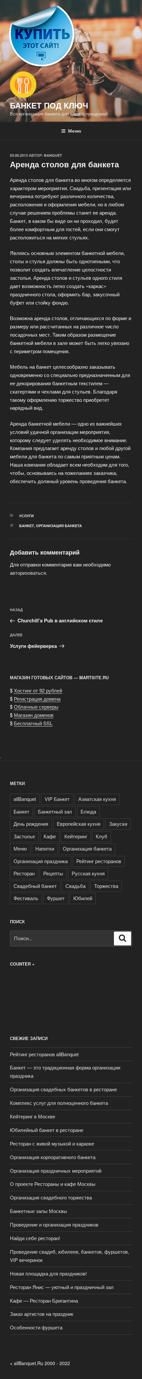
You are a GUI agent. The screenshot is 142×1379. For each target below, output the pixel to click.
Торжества (106, 885)
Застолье (24, 836)
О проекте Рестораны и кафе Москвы (52, 1183)
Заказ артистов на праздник (41, 1313)
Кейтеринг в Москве (32, 1116)
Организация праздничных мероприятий (55, 1170)
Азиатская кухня (97, 798)
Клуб (101, 836)
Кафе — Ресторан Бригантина (44, 1300)
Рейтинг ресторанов (98, 860)
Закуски (118, 823)
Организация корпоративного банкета (52, 1156)
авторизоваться (28, 572)
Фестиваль (26, 898)
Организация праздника (41, 860)
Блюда (88, 811)
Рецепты (53, 873)
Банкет (26, 525)
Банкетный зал (55, 811)
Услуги (26, 515)
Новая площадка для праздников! (48, 1273)
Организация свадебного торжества (51, 1197)
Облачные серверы (36, 706)
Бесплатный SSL (33, 723)
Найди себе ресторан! (35, 1237)
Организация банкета (59, 525)
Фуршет (56, 898)
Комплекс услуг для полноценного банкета (59, 1102)
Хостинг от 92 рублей (38, 690)
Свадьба (75, 885)
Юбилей (82, 898)
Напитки (44, 848)
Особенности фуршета (36, 1327)
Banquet (53, 155)
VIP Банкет (57, 798)
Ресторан (24, 873)
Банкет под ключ (49, 105)
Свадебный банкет (35, 885)
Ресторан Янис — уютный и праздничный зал (62, 1286)
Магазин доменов (33, 714)
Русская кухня (88, 873)
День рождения (31, 823)
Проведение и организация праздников (54, 1224)
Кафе (50, 836)
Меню (74, 130)
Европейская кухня (78, 823)
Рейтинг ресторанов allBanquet (44, 1054)
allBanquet (25, 798)
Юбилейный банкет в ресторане (46, 1129)
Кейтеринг (75, 836)
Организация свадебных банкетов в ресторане (63, 1089)
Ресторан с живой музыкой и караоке (52, 1143)
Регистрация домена (37, 698)
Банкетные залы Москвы (38, 1210)
